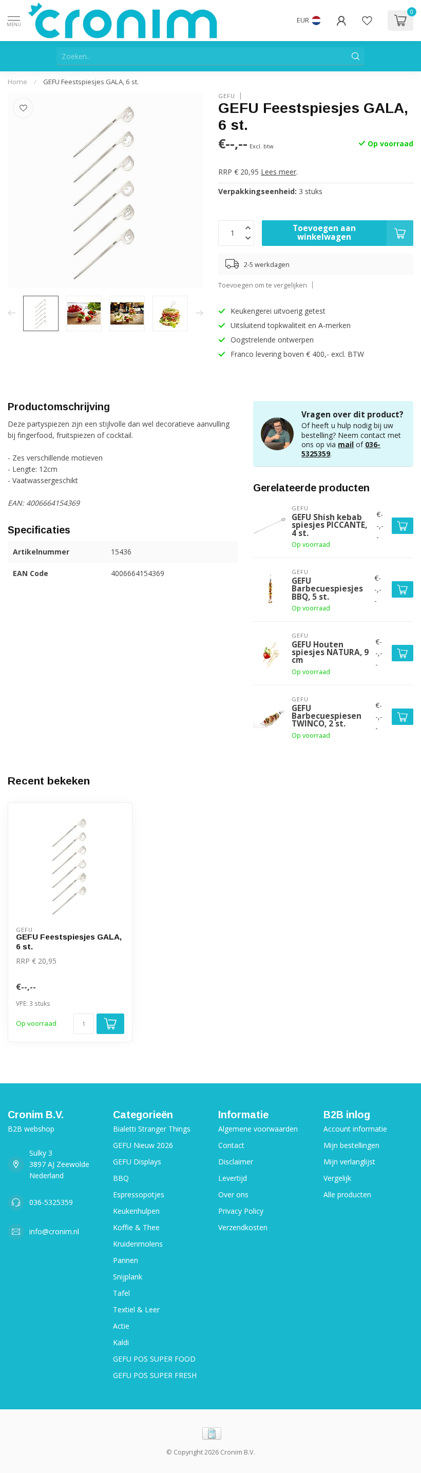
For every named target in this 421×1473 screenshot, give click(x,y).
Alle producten (347, 1194)
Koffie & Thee (136, 1227)
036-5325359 (51, 1202)
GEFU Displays (137, 1161)
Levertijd (232, 1178)
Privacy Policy (240, 1211)
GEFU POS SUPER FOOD (154, 1359)
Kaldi (121, 1342)
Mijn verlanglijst (349, 1161)
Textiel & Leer (136, 1309)
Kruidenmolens (138, 1244)
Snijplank (127, 1276)
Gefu (226, 96)
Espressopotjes (138, 1194)
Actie (121, 1326)
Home (17, 81)
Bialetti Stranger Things (151, 1129)
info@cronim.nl (54, 1231)
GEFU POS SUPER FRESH (155, 1375)
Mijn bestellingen (351, 1145)
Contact (231, 1145)
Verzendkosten (242, 1227)
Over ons (233, 1194)
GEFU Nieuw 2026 (143, 1145)
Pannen (125, 1260)
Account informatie (355, 1129)
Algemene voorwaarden (258, 1129)
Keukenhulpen (136, 1211)
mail (346, 444)
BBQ (121, 1178)
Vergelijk (337, 1178)
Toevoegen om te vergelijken (262, 285)
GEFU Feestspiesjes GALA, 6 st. (91, 81)
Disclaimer (235, 1161)
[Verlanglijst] (367, 20)
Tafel (121, 1293)
